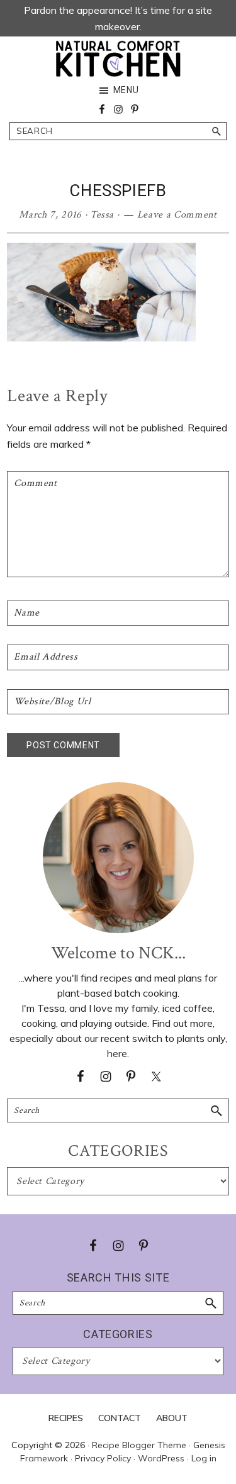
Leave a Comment (177, 214)
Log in (203, 1458)
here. (118, 1053)
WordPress (161, 1458)
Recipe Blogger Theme (139, 1445)
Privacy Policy (103, 1458)
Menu (126, 90)
